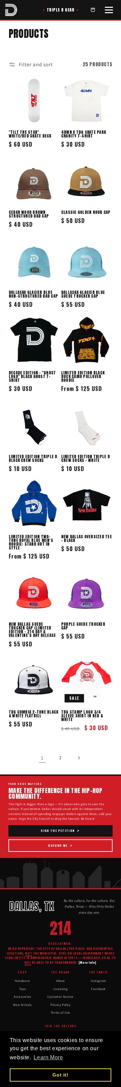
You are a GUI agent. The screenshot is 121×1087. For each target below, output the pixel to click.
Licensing (60, 989)
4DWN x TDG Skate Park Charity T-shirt (83, 134)
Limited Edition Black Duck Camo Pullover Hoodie (83, 376)
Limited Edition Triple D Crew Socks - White (85, 458)
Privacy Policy (60, 1005)
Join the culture (60, 1026)
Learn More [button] (48, 1057)
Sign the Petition (60, 832)
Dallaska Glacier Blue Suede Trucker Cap (83, 294)
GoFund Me (61, 847)
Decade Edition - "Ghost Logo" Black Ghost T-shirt (32, 376)
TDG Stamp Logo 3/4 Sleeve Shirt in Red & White (82, 715)
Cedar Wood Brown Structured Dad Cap (29, 214)
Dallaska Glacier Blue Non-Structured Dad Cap (33, 294)
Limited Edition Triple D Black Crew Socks (33, 458)
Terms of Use (60, 1012)
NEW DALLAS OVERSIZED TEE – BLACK (86, 538)
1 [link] (42, 758)
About (60, 981)
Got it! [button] (60, 1075)
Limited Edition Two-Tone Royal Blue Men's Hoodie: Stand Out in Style (31, 542)
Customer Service (60, 996)
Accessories (22, 996)
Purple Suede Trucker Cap (83, 626)
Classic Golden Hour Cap (86, 212)
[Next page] (78, 757)
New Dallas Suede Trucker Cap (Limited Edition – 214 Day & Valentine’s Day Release (32, 629)
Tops (22, 989)
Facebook (98, 989)
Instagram (98, 981)
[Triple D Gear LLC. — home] (11, 9)
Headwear (22, 981)
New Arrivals (22, 1005)
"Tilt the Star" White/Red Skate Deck (30, 134)
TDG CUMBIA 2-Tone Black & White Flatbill (33, 714)
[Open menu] (109, 9)
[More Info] (87, 962)
